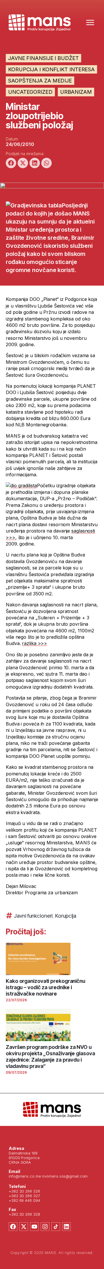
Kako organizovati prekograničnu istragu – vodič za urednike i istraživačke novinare (45, 987)
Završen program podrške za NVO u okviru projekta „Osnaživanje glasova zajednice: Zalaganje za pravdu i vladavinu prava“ (50, 1056)
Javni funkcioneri (33, 916)
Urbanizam (76, 92)
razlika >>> (34, 643)
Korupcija (65, 916)
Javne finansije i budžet (43, 58)
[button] (11, 163)
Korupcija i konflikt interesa (51, 69)
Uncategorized (30, 92)
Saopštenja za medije (40, 81)
